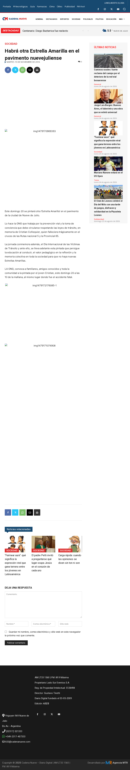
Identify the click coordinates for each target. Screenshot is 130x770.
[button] (124, 9)
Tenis (96, 180)
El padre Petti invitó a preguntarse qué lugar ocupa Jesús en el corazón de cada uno (42, 563)
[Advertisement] (43, 100)
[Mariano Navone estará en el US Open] (108, 163)
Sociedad (11, 43)
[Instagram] (105, 9)
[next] (88, 31)
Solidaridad (99, 219)
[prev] (83, 31)
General (97, 84)
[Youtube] (118, 9)
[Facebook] (98, 9)
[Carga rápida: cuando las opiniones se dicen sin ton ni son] (70, 544)
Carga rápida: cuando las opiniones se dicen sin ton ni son (69, 559)
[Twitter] (111, 9)
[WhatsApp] (22, 70)
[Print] (37, 70)
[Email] (30, 70)
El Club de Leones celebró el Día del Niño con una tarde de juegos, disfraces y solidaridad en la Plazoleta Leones (108, 208)
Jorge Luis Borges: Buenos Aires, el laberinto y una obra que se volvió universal (108, 109)
